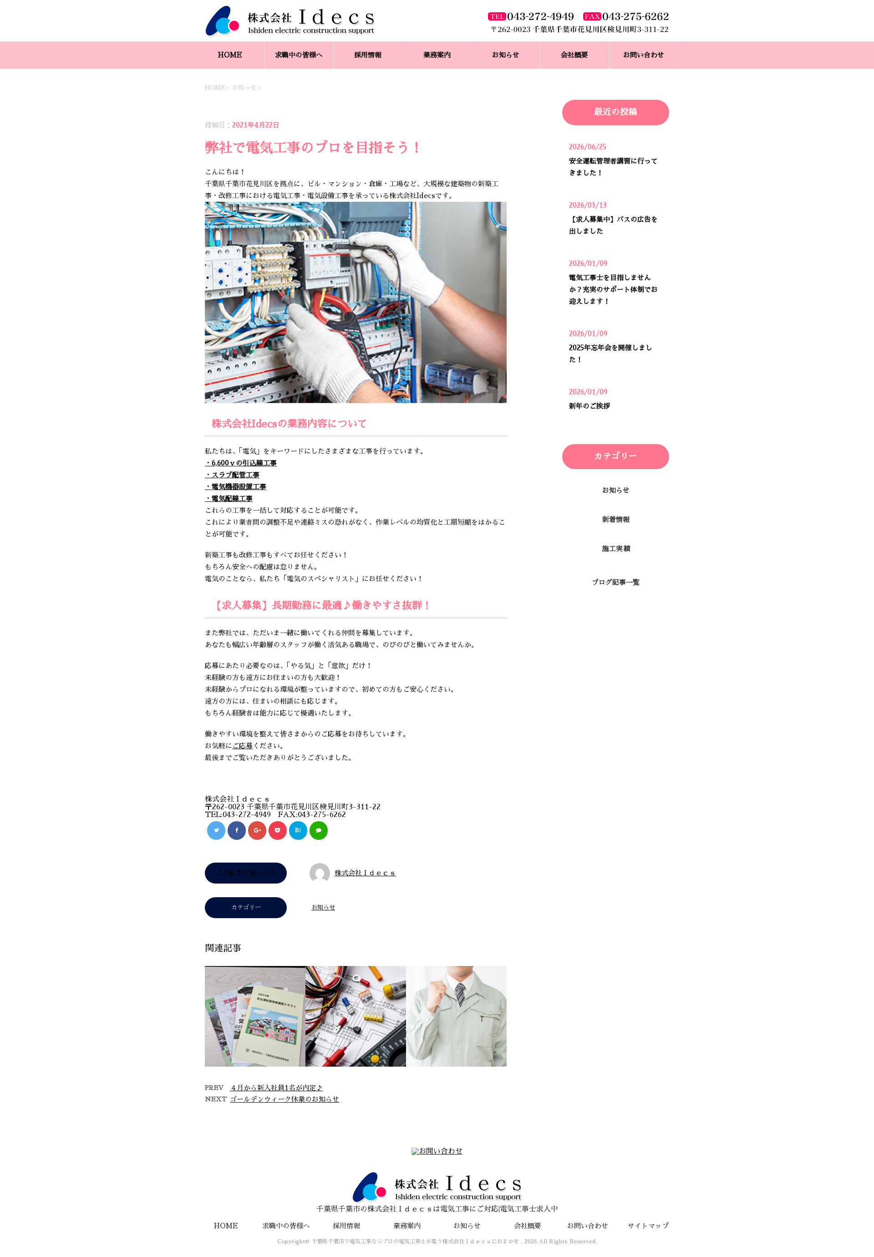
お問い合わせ (643, 54)
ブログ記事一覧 (616, 582)
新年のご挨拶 (589, 406)
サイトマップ (648, 1225)
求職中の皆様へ (299, 54)
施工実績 (616, 548)
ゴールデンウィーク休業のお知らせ (284, 1099)
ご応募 (242, 745)
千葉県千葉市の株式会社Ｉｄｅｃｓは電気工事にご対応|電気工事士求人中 (437, 1209)
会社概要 (574, 54)
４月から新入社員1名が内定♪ (276, 1087)
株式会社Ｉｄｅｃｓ (365, 872)
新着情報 (616, 519)
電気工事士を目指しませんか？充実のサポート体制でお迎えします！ (613, 289)
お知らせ (505, 54)
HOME (230, 54)
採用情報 (367, 54)
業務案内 (437, 54)
